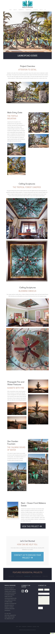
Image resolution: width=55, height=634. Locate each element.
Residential (24, 626)
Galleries (34, 626)
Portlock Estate (45, 576)
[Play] (8, 102)
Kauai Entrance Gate (19, 576)
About (20, 626)
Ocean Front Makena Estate (36, 576)
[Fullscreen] (47, 102)
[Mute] (45, 102)
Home (17, 626)
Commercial (29, 626)
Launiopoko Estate (27, 576)
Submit (40, 607)
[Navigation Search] (45, 10)
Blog (38, 626)
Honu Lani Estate (11, 576)
